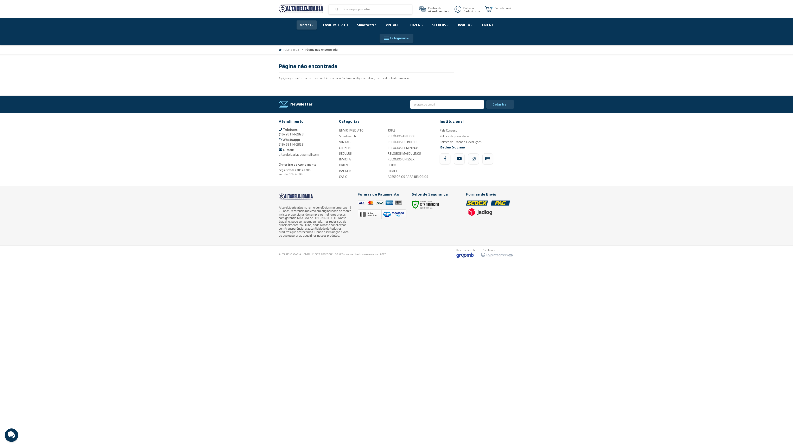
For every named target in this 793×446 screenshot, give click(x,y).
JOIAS (391, 130)
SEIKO (392, 165)
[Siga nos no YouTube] (459, 158)
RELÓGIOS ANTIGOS (401, 136)
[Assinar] (500, 104)
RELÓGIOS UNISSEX (401, 159)
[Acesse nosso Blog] (487, 158)
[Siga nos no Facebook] (445, 158)
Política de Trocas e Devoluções (461, 142)
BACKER (345, 171)
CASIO (343, 176)
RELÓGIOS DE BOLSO (402, 142)
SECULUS (345, 153)
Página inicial (291, 49)
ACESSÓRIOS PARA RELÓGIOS (408, 176)
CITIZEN (344, 147)
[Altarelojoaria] (301, 9)
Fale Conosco (448, 130)
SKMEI (392, 171)
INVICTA (345, 159)
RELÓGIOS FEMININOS (403, 147)
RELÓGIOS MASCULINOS (404, 153)
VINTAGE (345, 142)
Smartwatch (347, 136)
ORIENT (344, 165)
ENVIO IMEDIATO (351, 130)
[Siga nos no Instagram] (473, 158)
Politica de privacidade (454, 136)
